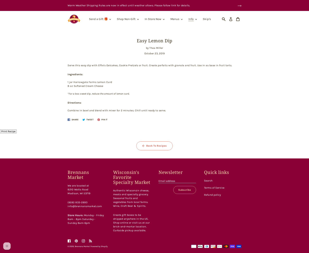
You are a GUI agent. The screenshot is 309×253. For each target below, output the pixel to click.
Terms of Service (214, 187)
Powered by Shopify (99, 246)
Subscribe (184, 189)
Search (208, 180)
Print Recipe (8, 131)
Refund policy (212, 194)
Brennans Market (82, 246)
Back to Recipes (156, 145)
